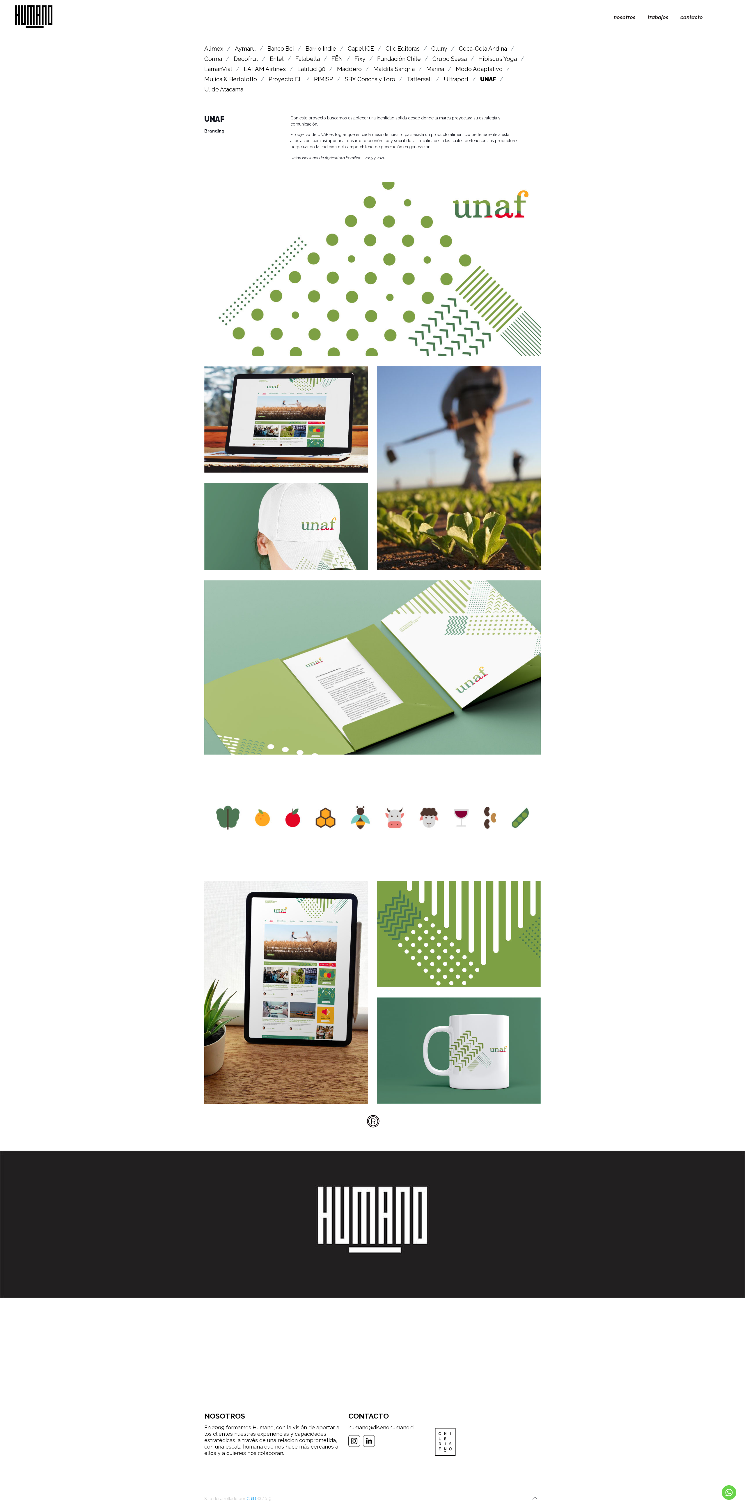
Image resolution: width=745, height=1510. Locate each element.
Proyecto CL (285, 79)
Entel (277, 58)
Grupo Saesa (449, 58)
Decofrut (246, 58)
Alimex (213, 48)
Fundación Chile (399, 58)
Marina (435, 69)
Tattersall (419, 79)
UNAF (488, 79)
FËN (337, 58)
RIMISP (323, 79)
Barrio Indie (321, 48)
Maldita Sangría (394, 69)
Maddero (349, 69)
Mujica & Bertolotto (230, 79)
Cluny (439, 48)
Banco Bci (280, 48)
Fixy (360, 58)
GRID (251, 1498)
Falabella (307, 58)
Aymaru (245, 48)
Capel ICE (361, 48)
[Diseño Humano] (33, 17)
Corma (213, 58)
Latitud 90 (311, 69)
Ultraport (456, 79)
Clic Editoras (403, 48)
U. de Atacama (223, 89)
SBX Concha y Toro (370, 79)
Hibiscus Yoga (497, 58)
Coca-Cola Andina (483, 48)
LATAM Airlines (265, 69)
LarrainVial (218, 69)
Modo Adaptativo (479, 69)
